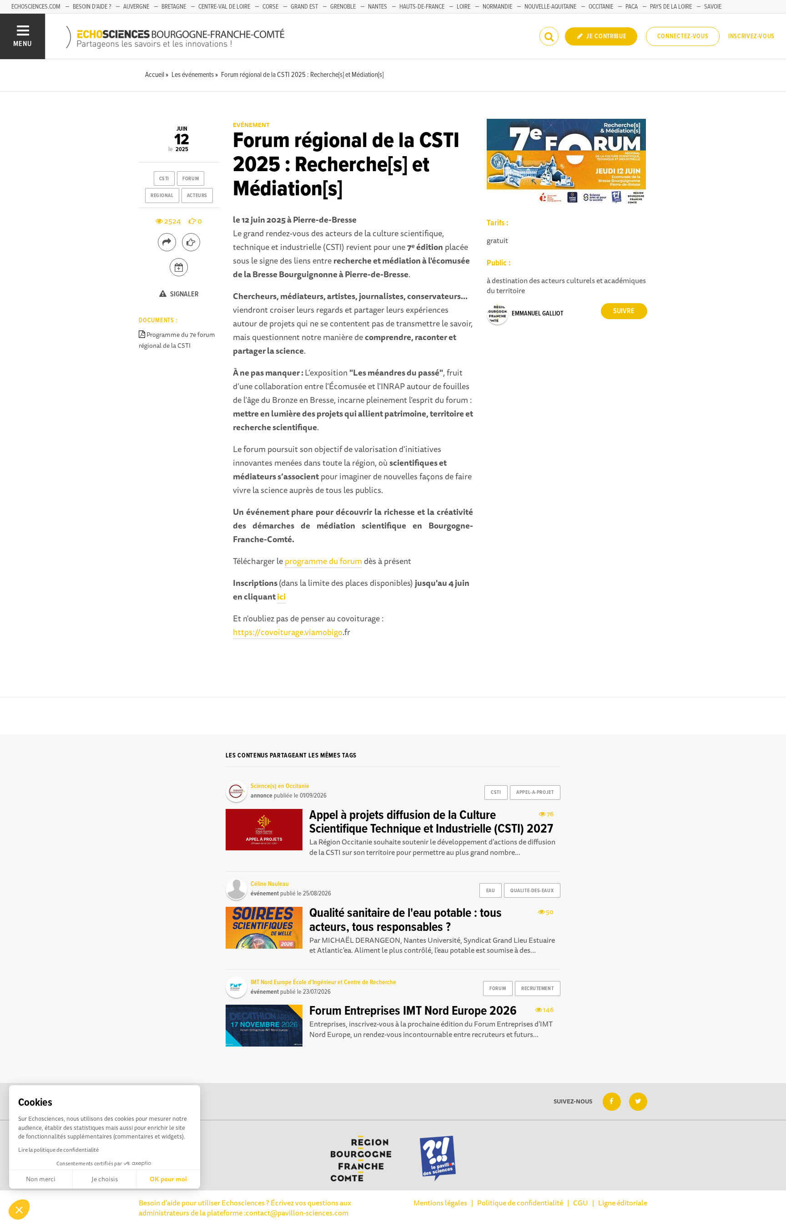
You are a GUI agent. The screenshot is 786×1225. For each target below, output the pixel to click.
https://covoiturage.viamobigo (288, 631)
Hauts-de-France (421, 7)
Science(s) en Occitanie (280, 786)
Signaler (184, 294)
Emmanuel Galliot (537, 314)
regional (162, 196)
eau (490, 891)
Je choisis (104, 1179)
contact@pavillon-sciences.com (297, 1213)
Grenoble (343, 7)
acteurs (197, 196)
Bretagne (173, 7)
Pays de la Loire (671, 7)
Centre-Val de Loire (224, 7)
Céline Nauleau (270, 884)
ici (281, 596)
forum (190, 179)
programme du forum (323, 560)
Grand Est (304, 7)
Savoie (712, 7)
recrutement (537, 989)
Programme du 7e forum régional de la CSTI (177, 340)
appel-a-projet (535, 792)
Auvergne (136, 7)
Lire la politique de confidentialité (58, 1149)
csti (164, 179)
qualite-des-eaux (532, 891)
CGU (580, 1203)
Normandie (497, 7)
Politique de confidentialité (520, 1203)
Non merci (40, 1179)
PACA (631, 7)
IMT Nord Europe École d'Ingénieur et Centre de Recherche (323, 982)
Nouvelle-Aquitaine (550, 7)
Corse (270, 7)
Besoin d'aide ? (92, 7)
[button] (19, 1209)
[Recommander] (191, 242)
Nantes (377, 7)
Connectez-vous (683, 36)
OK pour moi (168, 1179)
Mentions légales (440, 1203)
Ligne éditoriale (622, 1203)
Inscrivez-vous (751, 36)
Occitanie (601, 7)
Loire (463, 7)
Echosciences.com (35, 7)
